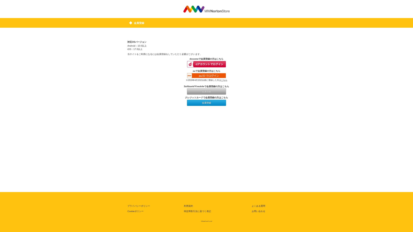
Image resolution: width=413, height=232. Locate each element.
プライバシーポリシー (138, 206)
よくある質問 (258, 206)
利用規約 (188, 206)
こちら (224, 80)
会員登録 (206, 91)
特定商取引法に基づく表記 (197, 211)
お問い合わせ (258, 211)
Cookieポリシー (135, 211)
